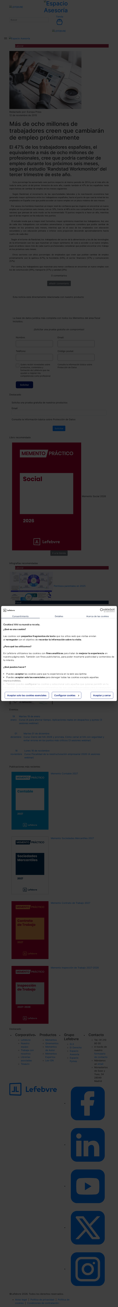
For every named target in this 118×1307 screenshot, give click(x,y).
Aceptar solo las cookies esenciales (26, 695)
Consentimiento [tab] (20, 616)
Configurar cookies (64, 695)
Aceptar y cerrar (102, 695)
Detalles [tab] (59, 616)
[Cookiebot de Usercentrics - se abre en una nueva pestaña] (102, 610)
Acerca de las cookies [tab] (97, 616)
